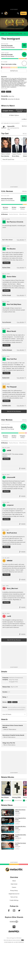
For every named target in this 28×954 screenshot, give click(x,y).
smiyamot (8, 505)
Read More (6, 262)
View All (24, 191)
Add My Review (14, 70)
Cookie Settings (14, 900)
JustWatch (24, 119)
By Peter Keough (6, 295)
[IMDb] (22, 940)
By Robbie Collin (6, 405)
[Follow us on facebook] (8, 911)
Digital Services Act (14, 894)
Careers (14, 887)
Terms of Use (14, 897)
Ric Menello (17, 99)
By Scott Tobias (6, 267)
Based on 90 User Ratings (7, 56)
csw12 (7, 616)
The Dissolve (9, 249)
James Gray (11, 96)
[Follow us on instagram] (14, 911)
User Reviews (6, 420)
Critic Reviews (7, 191)
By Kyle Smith (5, 377)
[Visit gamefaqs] (14, 932)
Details (4, 672)
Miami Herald (9, 331)
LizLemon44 (9, 477)
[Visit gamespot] (14, 922)
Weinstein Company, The (15, 34)
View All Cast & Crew (8, 159)
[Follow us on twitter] (19, 911)
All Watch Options (14, 115)
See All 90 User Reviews (14, 640)
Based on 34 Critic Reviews (7, 47)
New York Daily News (12, 304)
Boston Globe (9, 277)
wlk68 (7, 450)
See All (25, 133)
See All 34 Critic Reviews (14, 411)
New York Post (10, 359)
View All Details (7, 714)
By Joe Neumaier (6, 322)
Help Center (14, 884)
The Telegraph (10, 387)
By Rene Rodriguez (7, 350)
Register (23, 13)
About (14, 881)
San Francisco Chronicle (13, 222)
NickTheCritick (10, 533)
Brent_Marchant (11, 588)
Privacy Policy (14, 890)
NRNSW (8, 561)
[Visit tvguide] (14, 927)
